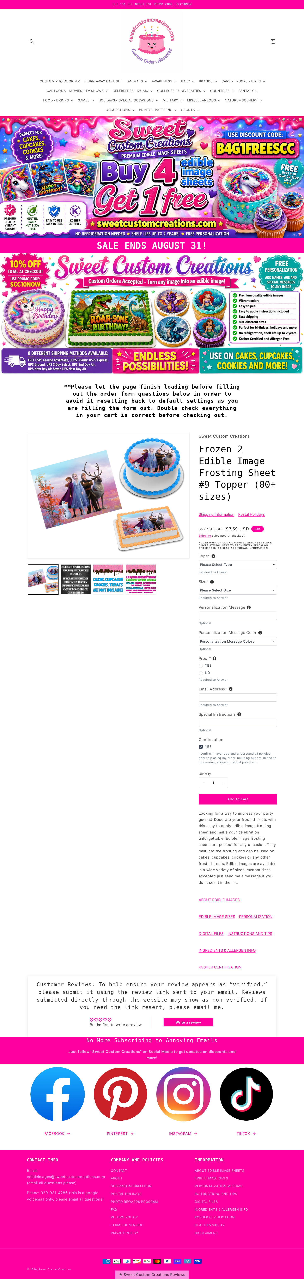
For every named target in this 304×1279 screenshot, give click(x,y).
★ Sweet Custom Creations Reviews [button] (152, 1274)
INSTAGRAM (180, 1133)
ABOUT (116, 1178)
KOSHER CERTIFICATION (220, 967)
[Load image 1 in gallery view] (43, 579)
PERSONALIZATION (255, 916)
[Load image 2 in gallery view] (76, 579)
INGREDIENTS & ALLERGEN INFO (227, 950)
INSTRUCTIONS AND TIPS (249, 933)
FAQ (114, 1210)
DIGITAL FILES (211, 933)
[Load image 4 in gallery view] (141, 579)
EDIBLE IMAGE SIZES (217, 916)
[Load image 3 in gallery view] (108, 579)
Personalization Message (222, 607)
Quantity (205, 774)
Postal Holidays (251, 514)
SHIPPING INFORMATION (131, 1186)
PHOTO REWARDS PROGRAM (134, 1202)
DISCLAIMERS (206, 1233)
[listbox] (238, 564)
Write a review (188, 1022)
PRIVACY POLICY (124, 1233)
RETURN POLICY (124, 1217)
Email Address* (213, 689)
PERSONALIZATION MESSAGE (219, 1186)
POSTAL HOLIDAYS (126, 1194)
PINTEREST (117, 1133)
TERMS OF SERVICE (127, 1225)
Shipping (205, 535)
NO (207, 673)
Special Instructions (217, 714)
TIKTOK (243, 1133)
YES (208, 665)
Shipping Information (216, 514)
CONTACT (119, 1171)
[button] (32, 41)
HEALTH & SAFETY (210, 1225)
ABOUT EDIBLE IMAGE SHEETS (219, 1171)
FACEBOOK (54, 1133)
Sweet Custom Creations (54, 1269)
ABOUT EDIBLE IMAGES (219, 900)
